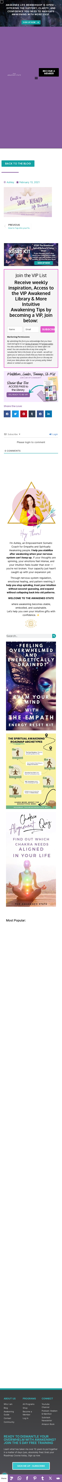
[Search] (54, 636)
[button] (36, 77)
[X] (50, 1478)
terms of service (31, 344)
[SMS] (12, 1478)
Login (55, 434)
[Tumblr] (43, 1478)
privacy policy (47, 344)
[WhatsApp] (19, 1478)
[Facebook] (27, 1478)
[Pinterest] (35, 1478)
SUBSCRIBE (48, 329)
